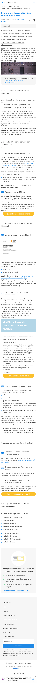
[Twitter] (30, 20)
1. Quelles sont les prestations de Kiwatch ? (15, 30)
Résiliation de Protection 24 (12, 539)
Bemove (10, 663)
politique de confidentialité (10, 655)
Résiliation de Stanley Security (12, 526)
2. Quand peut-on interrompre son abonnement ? (17, 34)
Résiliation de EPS (8, 520)
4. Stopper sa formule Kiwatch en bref (13, 40)
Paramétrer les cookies (24, 663)
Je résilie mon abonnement (18, 214)
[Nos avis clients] (18, 668)
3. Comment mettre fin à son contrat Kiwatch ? (16, 37)
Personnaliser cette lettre (18, 376)
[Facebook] (34, 20)
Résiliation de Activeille (10, 529)
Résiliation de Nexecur (10, 523)
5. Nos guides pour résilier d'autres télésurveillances (12, 44)
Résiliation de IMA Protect (11, 533)
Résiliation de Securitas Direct (12, 518)
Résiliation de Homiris (10, 536)
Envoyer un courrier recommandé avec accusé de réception (17, 277)
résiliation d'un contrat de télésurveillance (13, 81)
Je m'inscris (18, 646)
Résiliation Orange (9, 542)
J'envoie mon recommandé (13, 590)
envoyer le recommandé (11, 410)
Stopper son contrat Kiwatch (18, 494)
